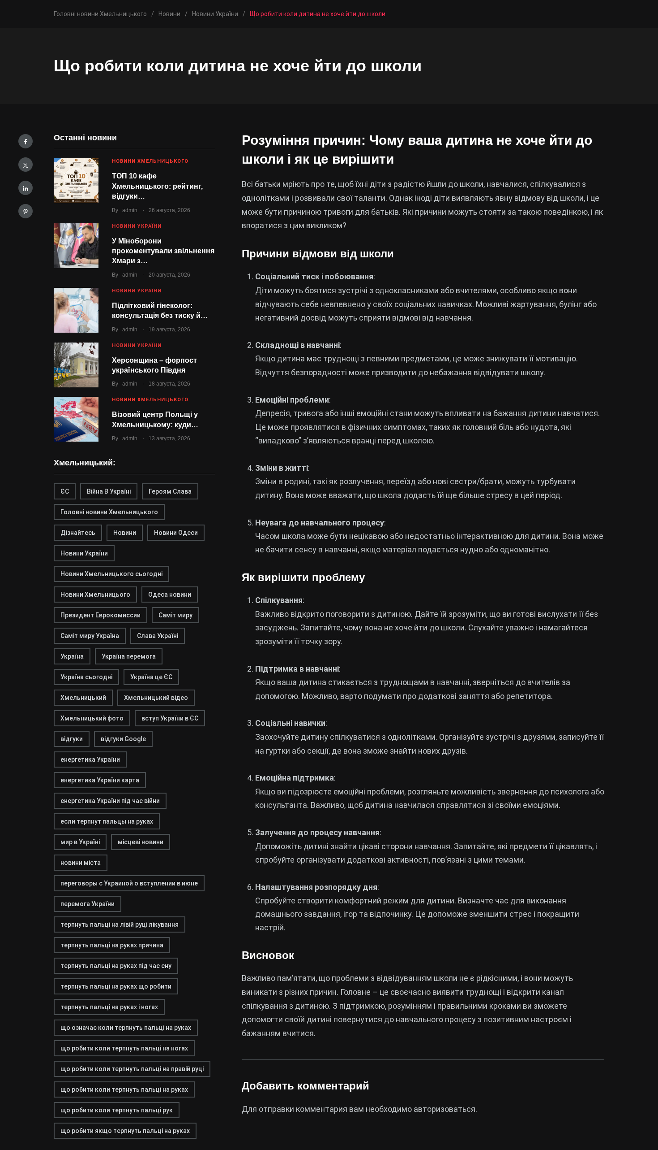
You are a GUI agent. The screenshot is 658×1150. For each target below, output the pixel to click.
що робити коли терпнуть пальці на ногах (124, 1048)
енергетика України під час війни (110, 800)
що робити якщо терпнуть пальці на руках (125, 1130)
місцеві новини (140, 842)
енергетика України (90, 759)
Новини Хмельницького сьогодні (111, 573)
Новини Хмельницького (150, 161)
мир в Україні (80, 842)
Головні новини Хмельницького (109, 512)
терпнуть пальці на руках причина (111, 945)
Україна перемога (129, 656)
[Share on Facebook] (25, 141)
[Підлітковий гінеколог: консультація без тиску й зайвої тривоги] (76, 310)
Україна (72, 656)
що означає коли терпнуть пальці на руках (125, 1027)
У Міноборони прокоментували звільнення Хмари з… (163, 251)
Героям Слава (170, 491)
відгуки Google (123, 738)
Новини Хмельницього (95, 594)
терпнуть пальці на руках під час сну (115, 965)
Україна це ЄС (151, 677)
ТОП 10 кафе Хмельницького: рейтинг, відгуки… (157, 186)
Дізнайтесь (77, 532)
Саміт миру (175, 615)
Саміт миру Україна (89, 635)
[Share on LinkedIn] (25, 188)
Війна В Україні (109, 491)
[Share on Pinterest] (25, 211)
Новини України (137, 226)
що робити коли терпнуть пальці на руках (124, 1089)
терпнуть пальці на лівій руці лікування (119, 924)
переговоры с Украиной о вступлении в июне (129, 883)
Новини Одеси (176, 532)
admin (129, 210)
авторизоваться (444, 1109)
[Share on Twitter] (25, 164)
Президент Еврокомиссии (100, 615)
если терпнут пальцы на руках (106, 821)
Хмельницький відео (156, 697)
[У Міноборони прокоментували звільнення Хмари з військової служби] (76, 245)
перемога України (87, 903)
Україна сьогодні (86, 677)
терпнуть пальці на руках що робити (115, 986)
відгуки (71, 738)
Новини (124, 532)
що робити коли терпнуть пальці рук (116, 1110)
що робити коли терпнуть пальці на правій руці (132, 1068)
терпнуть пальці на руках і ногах (109, 1007)
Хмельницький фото (92, 718)
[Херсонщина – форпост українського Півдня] (76, 365)
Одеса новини (169, 594)
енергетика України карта (99, 780)
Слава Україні (157, 635)
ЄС (64, 491)
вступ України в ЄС (169, 718)
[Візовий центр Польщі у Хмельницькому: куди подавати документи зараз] (76, 419)
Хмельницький (83, 697)
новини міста (80, 862)
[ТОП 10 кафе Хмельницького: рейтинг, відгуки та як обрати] (76, 180)
